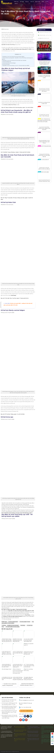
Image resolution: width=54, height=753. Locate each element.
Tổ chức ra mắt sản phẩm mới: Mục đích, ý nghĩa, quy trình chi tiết (34, 727)
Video (43, 1)
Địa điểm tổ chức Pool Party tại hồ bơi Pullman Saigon (13, 56)
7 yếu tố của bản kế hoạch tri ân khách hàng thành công (47, 732)
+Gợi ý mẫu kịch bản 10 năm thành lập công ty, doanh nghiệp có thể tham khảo (47, 736)
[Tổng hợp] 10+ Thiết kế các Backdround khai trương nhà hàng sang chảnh (6, 727)
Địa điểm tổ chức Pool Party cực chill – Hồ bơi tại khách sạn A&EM (15, 65)
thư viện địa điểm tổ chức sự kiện (12, 626)
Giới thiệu (22, 1)
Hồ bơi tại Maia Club (6, 61)
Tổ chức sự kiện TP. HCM (25, 621)
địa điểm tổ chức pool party (12, 625)
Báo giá (32, 1)
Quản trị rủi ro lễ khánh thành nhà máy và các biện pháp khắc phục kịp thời (6, 736)
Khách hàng (37, 1)
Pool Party (23, 625)
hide (20, 54)
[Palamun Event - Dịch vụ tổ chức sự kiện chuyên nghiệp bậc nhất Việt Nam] (6, 3)
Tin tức (46, 1)
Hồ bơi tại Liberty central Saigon (9, 62)
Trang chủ (16, 1)
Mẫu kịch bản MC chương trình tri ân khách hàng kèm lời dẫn (47, 727)
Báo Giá (52, 741)
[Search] (52, 3)
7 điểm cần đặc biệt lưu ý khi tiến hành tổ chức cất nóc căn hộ (33, 739)
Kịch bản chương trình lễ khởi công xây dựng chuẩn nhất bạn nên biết (20, 735)
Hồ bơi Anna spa (5, 64)
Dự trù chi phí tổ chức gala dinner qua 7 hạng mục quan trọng (19, 739)
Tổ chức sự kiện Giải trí (10, 8)
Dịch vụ (26, 1)
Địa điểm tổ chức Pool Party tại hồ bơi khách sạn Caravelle (14, 60)
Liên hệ (16, 3)
